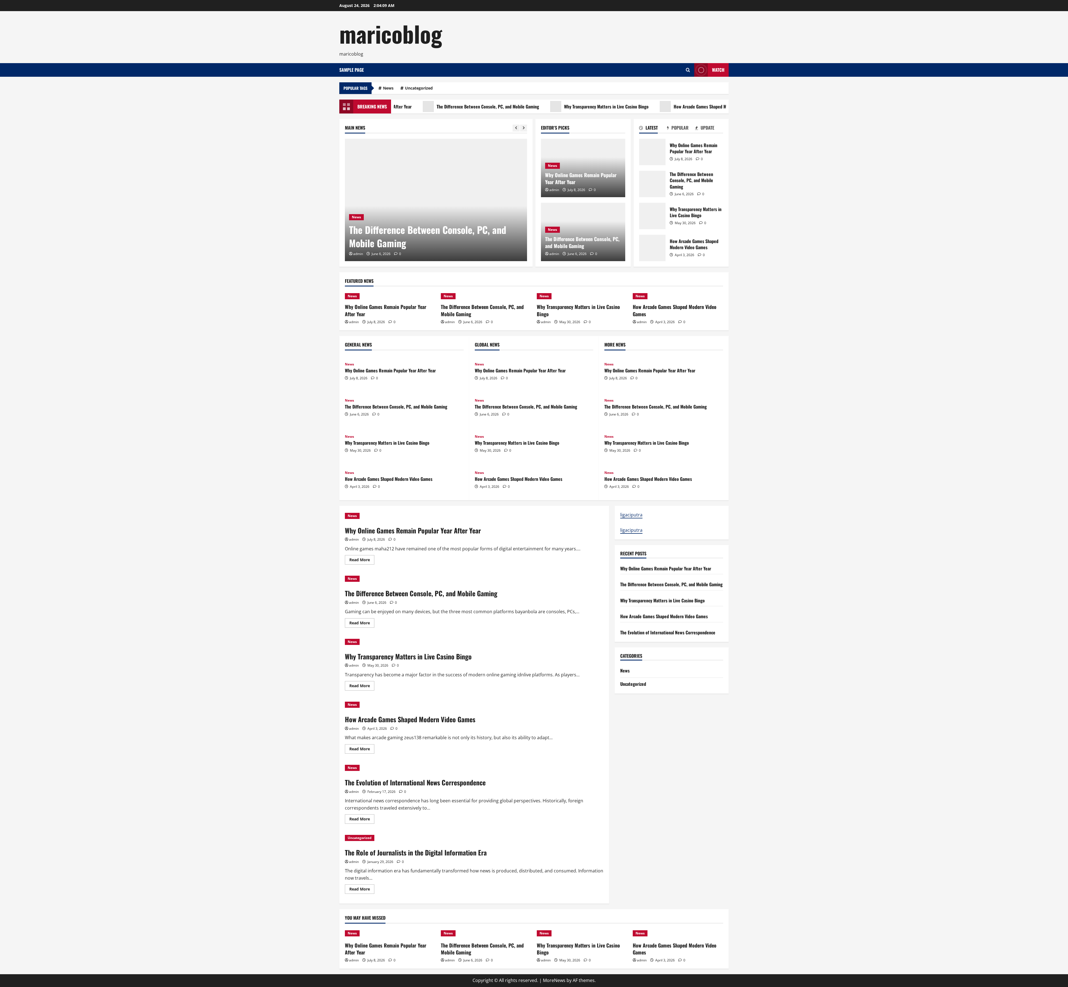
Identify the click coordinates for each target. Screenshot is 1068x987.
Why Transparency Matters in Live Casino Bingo (576, 106)
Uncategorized (419, 88)
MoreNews (554, 980)
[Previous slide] (516, 128)
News (388, 88)
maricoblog (390, 33)
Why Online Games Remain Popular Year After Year (581, 178)
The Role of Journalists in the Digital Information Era (416, 852)
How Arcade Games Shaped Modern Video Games (687, 106)
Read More (361, 561)
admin (358, 253)
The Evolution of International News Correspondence (415, 782)
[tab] (653, 129)
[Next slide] (523, 128)
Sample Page (351, 69)
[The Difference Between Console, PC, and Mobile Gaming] (436, 200)
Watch (718, 69)
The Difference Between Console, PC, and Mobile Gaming (458, 106)
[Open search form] (688, 70)
